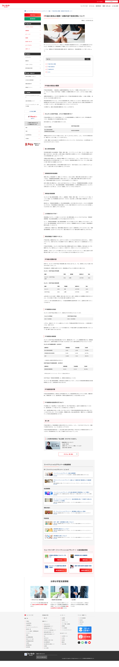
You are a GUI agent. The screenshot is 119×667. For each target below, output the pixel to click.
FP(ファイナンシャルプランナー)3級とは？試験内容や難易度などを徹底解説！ (72, 480)
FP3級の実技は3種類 (52, 64)
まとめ (49, 72)
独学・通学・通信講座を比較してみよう (64, 522)
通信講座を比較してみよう (60, 536)
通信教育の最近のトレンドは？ (61, 529)
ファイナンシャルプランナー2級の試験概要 (64, 473)
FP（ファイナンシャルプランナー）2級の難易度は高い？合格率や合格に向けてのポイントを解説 (72, 499)
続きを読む (55, 475)
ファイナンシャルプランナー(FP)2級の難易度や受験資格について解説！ (72, 492)
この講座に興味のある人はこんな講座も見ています (32, 123)
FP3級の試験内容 (51, 66)
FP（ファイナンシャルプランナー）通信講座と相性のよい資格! (70, 511)
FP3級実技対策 (51, 69)
